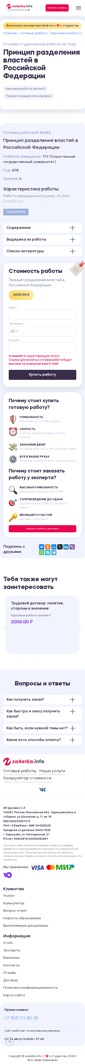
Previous (3, 625)
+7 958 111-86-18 (21, 1018)
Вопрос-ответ (15, 911)
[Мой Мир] (53, 546)
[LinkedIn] (66, 546)
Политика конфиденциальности (30, 988)
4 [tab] (33, 659)
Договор (10, 980)
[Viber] (72, 546)
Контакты (11, 965)
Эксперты (11, 950)
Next (77, 625)
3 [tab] (26, 659)
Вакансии (11, 958)
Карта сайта (14, 995)
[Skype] (47, 552)
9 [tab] (65, 659)
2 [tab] (19, 659)
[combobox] (14, 331)
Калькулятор (13, 903)
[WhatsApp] (41, 552)
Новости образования (22, 918)
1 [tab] (13, 659)
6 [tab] (46, 659)
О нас (8, 943)
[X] (60, 546)
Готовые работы (34, 33)
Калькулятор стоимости (27, 778)
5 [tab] (39, 659)
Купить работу (42, 375)
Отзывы (9, 973)
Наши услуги (52, 771)
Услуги (8, 896)
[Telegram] (53, 552)
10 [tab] (72, 659)
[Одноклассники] (47, 546)
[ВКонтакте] (41, 546)
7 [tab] (52, 659)
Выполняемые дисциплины (25, 926)
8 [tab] (59, 659)
